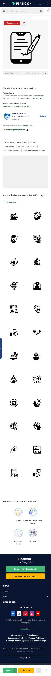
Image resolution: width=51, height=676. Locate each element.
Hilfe (5, 597)
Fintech (25, 126)
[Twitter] (19, 613)
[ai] (37, 426)
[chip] (14, 426)
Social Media (25, 607)
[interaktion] (37, 309)
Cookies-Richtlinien (36, 638)
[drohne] (37, 332)
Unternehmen (9, 602)
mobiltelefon (9, 146)
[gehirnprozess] (14, 262)
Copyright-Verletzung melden (18, 640)
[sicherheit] (37, 286)
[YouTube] (38, 613)
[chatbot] (37, 356)
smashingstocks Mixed (15, 130)
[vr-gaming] (14, 215)
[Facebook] (13, 613)
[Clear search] (35, 11)
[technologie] (14, 332)
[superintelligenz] (37, 215)
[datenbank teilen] (14, 449)
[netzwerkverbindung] (14, 473)
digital (32, 142)
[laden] (37, 239)
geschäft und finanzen (27, 146)
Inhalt (6, 586)
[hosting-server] (37, 473)
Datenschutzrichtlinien (17, 638)
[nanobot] (14, 286)
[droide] (37, 262)
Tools (5, 591)
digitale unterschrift (12, 150)
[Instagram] (32, 613)
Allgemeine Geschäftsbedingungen (25, 635)
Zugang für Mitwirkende (25, 569)
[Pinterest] (25, 613)
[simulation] (37, 379)
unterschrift (22, 142)
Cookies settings (39, 641)
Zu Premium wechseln (25, 576)
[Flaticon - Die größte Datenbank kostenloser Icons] (22, 3)
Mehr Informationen (34, 98)
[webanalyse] (37, 449)
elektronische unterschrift (34, 150)
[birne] (14, 379)
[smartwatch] (14, 239)
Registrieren (25, 629)
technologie (9, 142)
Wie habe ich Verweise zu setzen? (16, 106)
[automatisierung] (14, 309)
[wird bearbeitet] (37, 403)
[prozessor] (14, 403)
